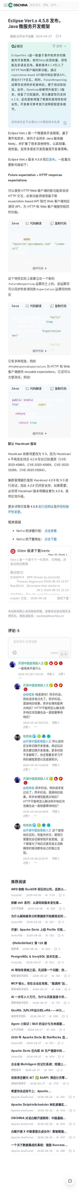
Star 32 (53, 555)
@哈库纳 (28, 694)
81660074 (17, 577)
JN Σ (40, 590)
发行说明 (44, 506)
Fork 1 (63, 555)
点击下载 (51, 539)
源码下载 (63, 598)
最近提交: (17, 572)
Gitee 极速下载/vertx (33, 550)
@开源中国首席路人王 (37, 741)
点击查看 (51, 531)
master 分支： (20, 598)
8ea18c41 (17, 585)
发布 (52, 159)
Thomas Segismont (30, 581)
